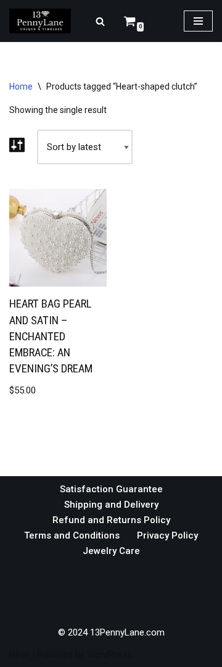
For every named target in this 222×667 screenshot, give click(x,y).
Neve (19, 654)
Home (21, 86)
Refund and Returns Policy (111, 520)
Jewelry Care (111, 550)
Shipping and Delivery (111, 504)
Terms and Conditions (72, 535)
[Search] (100, 21)
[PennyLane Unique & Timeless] (43, 21)
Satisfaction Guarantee (111, 489)
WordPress (109, 654)
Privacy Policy (167, 535)
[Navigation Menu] (198, 20)
